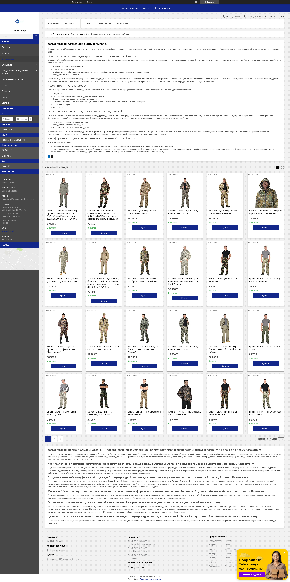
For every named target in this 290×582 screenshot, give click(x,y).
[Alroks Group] (19, 21)
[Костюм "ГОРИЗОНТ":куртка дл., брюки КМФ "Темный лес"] (144, 260)
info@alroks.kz (9, 231)
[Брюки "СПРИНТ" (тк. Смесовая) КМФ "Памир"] (144, 394)
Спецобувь (7, 64)
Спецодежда (8, 59)
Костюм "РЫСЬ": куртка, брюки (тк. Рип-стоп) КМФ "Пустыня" (63, 280)
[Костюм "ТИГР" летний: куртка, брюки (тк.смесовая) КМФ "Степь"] (144, 328)
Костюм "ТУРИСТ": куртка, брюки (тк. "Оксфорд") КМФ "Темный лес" (61, 349)
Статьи (5, 102)
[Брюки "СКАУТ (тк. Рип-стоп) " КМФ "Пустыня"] (63, 394)
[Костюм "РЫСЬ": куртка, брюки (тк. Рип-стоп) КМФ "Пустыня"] (63, 260)
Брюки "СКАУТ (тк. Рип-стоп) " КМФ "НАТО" (224, 280)
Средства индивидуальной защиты (15, 72)
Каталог (6, 53)
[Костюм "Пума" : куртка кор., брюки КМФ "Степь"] (185, 328)
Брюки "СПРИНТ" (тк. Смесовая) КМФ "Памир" (144, 413)
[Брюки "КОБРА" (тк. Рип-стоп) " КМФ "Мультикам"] (266, 260)
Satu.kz (158, 576)
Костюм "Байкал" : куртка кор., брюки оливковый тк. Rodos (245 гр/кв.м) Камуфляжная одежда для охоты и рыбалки (63, 214)
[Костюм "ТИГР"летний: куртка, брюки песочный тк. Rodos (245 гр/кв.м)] (225, 328)
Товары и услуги (61, 34)
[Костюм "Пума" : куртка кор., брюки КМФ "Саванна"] (225, 192)
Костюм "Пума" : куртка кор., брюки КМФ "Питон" (183, 212)
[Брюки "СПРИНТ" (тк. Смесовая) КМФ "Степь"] (266, 394)
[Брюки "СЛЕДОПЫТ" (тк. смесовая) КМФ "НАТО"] (104, 394)
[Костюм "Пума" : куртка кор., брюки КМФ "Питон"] (185, 192)
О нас (4, 85)
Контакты (105, 23)
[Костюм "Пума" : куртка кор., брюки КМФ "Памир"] (144, 192)
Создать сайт (77, 2)
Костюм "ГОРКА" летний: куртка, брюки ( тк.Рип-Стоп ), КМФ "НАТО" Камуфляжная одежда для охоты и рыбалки (102, 214)
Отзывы (6, 91)
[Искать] (36, 36)
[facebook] (49, 157)
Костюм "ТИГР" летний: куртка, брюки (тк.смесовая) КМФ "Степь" (144, 349)
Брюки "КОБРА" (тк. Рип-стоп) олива (264, 348)
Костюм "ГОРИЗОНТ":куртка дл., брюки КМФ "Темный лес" (143, 280)
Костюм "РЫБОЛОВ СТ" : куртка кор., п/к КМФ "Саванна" (104, 348)
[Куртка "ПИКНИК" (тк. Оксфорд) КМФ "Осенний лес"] (185, 394)
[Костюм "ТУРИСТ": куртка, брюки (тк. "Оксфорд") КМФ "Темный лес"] (63, 328)
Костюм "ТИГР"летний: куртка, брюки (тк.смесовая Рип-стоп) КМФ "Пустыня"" (184, 281)
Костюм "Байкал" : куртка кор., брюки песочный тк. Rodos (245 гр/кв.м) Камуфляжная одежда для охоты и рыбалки (103, 282)
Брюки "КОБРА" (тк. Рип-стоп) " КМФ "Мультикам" (265, 280)
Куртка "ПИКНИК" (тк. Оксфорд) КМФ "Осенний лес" (184, 413)
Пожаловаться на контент (151, 579)
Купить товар (162, 8)
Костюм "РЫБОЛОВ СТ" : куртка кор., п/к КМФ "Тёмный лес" (265, 212)
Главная (6, 47)
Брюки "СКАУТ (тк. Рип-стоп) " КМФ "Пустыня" (62, 413)
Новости (6, 97)
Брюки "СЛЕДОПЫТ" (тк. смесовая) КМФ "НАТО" (99, 413)
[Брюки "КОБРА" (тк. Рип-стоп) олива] (266, 328)
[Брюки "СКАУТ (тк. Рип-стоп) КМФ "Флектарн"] (225, 394)
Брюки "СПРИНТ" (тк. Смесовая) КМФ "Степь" (265, 413)
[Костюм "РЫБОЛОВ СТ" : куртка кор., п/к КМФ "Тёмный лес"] (266, 192)
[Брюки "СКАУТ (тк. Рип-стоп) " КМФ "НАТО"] (225, 260)
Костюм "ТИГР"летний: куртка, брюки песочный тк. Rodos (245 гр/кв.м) (225, 349)
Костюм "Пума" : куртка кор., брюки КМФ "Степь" (183, 348)
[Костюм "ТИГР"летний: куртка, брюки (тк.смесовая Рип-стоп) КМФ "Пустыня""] (185, 260)
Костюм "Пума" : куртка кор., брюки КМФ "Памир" (142, 212)
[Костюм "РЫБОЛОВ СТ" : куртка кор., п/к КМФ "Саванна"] (104, 328)
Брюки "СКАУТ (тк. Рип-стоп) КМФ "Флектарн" (223, 413)
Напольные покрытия (12, 79)
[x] (52, 157)
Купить (63, 233)
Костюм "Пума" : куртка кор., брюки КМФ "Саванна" (223, 212)
